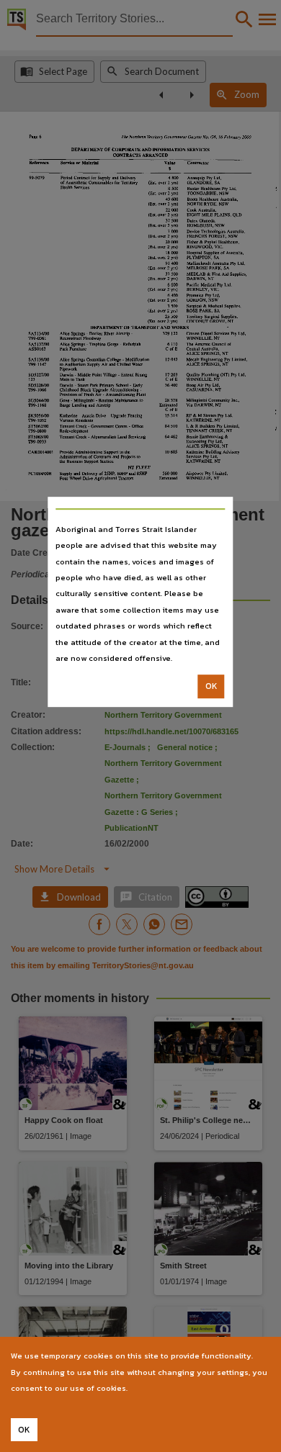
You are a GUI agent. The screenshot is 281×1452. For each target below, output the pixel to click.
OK (211, 686)
